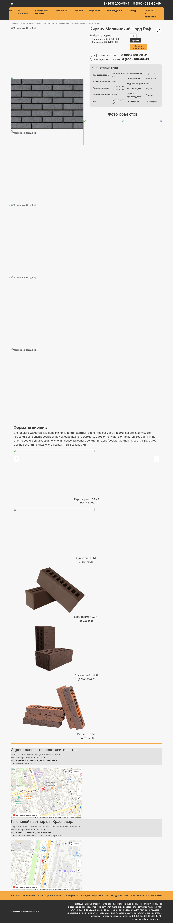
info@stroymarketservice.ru (31, 757)
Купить (135, 40)
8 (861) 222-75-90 (25, 832)
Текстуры (133, 10)
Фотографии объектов (41, 12)
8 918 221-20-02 (44, 832)
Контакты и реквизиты (150, 13)
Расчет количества (138, 47)
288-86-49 (156, 916)
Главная (14, 23)
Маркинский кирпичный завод (57, 23)
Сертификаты (61, 10)
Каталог (8, 10)
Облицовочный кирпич (30, 23)
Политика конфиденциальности (146, 919)
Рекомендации (114, 10)
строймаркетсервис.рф (119, 904)
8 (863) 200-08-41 (117, 3)
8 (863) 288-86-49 (147, 3)
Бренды (79, 10)
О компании (23, 12)
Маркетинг (94, 10)
